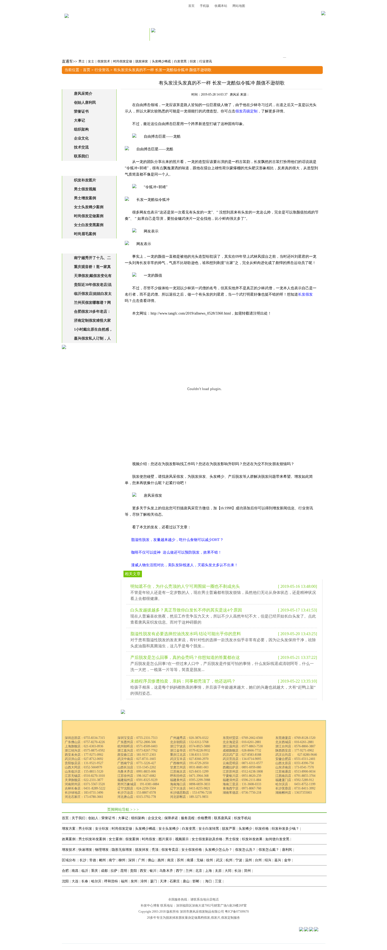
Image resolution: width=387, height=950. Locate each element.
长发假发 (305, 294)
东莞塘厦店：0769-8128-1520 (295, 738)
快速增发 (85, 850)
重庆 (94, 871)
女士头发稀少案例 (88, 207)
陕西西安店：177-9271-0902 (294, 750)
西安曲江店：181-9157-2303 (136, 755)
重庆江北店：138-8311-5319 (189, 755)
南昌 (75, 871)
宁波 (238, 860)
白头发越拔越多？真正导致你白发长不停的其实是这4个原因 (186, 610)
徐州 (209, 860)
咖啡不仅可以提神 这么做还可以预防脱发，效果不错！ (176, 552)
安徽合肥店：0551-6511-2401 (295, 759)
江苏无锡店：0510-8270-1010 (85, 776)
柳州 (121, 860)
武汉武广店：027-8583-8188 (242, 755)
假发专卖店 (169, 850)
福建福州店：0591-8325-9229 (137, 780)
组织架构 (81, 129)
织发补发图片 (85, 180)
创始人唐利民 (85, 103)
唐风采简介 (83, 94)
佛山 (151, 860)
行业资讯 (205, 61)
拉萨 (114, 871)
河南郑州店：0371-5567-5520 (85, 784)
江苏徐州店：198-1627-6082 (136, 776)
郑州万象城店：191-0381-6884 (138, 784)
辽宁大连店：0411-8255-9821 (190, 788)
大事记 (79, 120)
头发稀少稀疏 (161, 61)
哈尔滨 (96, 881)
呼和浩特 (111, 881)
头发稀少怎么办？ (218, 850)
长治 (237, 871)
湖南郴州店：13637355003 (293, 792)
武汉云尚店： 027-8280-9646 (296, 755)
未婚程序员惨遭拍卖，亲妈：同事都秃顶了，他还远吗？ (183, 681)
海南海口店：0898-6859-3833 (190, 784)
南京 (170, 860)
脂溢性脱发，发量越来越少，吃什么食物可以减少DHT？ (177, 540)
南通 (190, 860)
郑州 (247, 871)
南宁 (112, 860)
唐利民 (287, 850)
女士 (91, 61)
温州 (248, 860)
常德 (92, 860)
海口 (208, 881)
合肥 (65, 871)
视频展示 (182, 839)
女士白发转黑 (209, 828)
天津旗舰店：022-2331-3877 (84, 780)
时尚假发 (149, 839)
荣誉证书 (81, 111)
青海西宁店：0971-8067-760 (242, 788)
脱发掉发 (142, 61)
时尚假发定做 (122, 61)
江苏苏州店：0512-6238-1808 (243, 771)
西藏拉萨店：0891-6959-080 (242, 767)
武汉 (219, 860)
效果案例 (69, 839)
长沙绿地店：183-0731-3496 (84, 792)
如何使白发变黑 (277, 839)
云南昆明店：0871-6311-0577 (243, 763)
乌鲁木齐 (166, 871)
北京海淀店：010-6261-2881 (242, 742)
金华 (287, 860)
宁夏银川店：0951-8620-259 (242, 776)
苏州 (180, 860)
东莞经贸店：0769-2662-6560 (243, 738)
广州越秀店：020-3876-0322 (189, 738)
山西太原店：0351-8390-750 (294, 763)
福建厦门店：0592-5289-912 (294, 780)
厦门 (153, 881)
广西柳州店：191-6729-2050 (189, 763)
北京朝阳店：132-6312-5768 (189, 742)
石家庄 (175, 881)
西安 (143, 871)
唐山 (186, 881)
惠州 (160, 860)
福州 (124, 881)
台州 (258, 860)
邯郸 (195, 881)
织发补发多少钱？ (285, 828)
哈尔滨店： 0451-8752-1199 (295, 784)
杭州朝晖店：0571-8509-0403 (137, 746)
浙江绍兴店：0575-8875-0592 (85, 750)
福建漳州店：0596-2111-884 (242, 780)
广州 (141, 860)
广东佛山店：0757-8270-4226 (85, 742)
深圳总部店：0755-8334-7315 (85, 738)
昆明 (123, 871)
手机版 (204, 6)
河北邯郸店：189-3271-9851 (189, 797)
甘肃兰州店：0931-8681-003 (189, 767)
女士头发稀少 (168, 828)
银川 (153, 871)
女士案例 (115, 839)
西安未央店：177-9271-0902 (84, 755)
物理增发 (102, 850)
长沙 (83, 860)
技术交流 (81, 147)
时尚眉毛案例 (85, 234)
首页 (191, 6)
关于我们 (78, 818)
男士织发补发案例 (92, 839)
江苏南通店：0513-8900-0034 (295, 771)
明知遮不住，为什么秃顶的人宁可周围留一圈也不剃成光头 (185, 586)
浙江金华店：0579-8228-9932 (190, 750)
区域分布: (69, 860)
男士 (81, 61)
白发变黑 (180, 61)
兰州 (189, 871)
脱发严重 (229, 828)
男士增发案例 (85, 198)
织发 (193, 61)
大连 (75, 881)
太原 (218, 871)
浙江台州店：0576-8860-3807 (295, 746)
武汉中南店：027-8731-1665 (136, 759)
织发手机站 (242, 818)
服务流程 (188, 818)
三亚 (218, 881)
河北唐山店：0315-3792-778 (136, 797)
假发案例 (132, 839)
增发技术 (69, 850)
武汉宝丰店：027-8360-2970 (189, 759)
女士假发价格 (191, 850)
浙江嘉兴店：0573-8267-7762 (137, 750)
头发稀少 (245, 828)
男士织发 (85, 828)
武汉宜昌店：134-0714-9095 (242, 759)
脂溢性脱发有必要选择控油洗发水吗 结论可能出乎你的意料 (185, 633)
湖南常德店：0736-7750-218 (242, 792)
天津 (163, 881)
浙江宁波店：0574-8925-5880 (190, 746)
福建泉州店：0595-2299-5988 (190, 780)
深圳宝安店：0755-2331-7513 (137, 738)
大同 (228, 871)
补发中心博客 (150, 905)
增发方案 (69, 828)
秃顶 (155, 850)
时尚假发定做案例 (88, 216)
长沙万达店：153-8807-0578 (136, 792)
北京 (198, 871)
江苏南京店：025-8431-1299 (189, 771)
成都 (104, 871)
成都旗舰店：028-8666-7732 (242, 750)
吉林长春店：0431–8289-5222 (85, 788)
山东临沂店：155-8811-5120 (84, 771)
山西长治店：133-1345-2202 (136, 767)
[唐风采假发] (66, 23)
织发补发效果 (252, 839)
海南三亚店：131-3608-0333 (242, 784)
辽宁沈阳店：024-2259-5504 (136, 788)
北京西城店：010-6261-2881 (294, 742)
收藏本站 (221, 6)
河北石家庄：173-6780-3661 (84, 797)
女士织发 (102, 828)
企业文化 (81, 138)
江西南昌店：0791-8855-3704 (295, 776)
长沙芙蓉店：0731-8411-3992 (295, 788)
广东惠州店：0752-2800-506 (136, 742)
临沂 (84, 871)
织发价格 (262, 828)
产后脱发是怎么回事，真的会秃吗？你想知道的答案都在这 (185, 657)
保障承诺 (171, 818)
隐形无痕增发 (122, 850)
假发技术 (103, 61)
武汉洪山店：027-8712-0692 (84, 759)
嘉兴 (277, 860)
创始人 (93, 818)
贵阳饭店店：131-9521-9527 (84, 763)
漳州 (143, 881)
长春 (84, 881)
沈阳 (65, 881)
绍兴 (268, 860)
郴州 (102, 860)
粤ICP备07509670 (237, 911)
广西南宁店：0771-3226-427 (136, 763)
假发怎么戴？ (269, 850)
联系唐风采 (222, 818)
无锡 (199, 860)
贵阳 (133, 871)
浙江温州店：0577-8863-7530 (243, 746)
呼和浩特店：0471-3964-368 (189, 776)
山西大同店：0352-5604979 (83, 767)
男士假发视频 (85, 189)
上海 (208, 871)
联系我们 (81, 156)
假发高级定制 (246, 111)
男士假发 (232, 839)
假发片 (215, 917)
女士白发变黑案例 (88, 225)
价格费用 (204, 818)
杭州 (229, 860)
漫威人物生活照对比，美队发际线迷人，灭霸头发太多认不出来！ (184, 565)
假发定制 (227, 917)
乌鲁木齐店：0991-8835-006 (136, 771)
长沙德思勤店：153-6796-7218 (191, 792)
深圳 (131, 860)
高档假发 (203, 917)
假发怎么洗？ (245, 850)
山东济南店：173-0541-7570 (294, 767)
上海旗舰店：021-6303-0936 (84, 746)
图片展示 (165, 839)
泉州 (134, 881)
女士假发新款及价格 (207, 839)
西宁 (179, 871)
